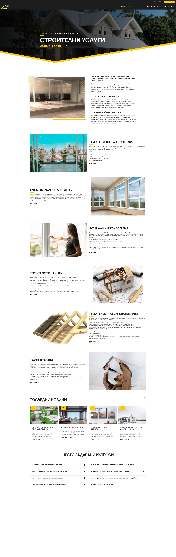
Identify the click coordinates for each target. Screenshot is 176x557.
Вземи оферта (169, 2)
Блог (164, 6)
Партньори (145, 6)
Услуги (153, 6)
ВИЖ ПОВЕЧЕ (94, 164)
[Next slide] (144, 398)
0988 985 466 (158, 2)
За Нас (131, 6)
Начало (123, 6)
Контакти (171, 6)
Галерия (137, 6)
